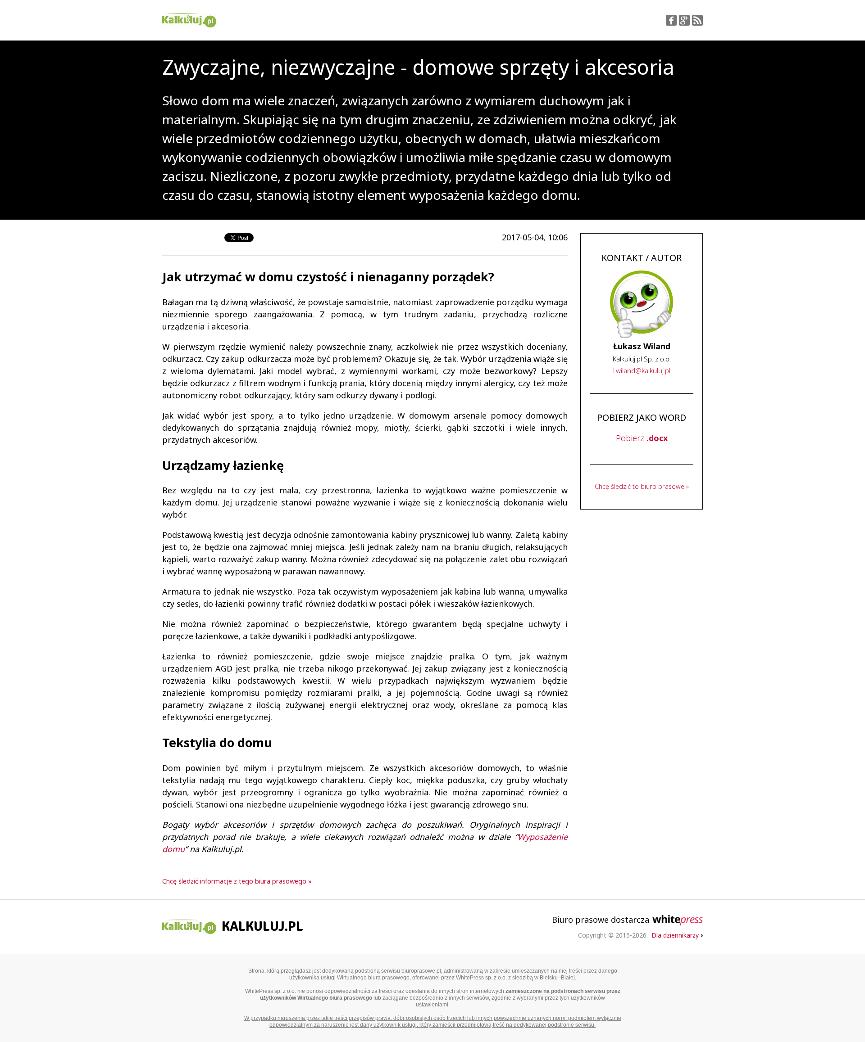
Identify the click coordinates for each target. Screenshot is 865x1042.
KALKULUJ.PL (262, 926)
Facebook (671, 20)
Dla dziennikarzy (677, 935)
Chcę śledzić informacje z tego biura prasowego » (237, 881)
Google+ (684, 20)
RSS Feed (697, 20)
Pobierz (642, 438)
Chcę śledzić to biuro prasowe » (642, 486)
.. (641, 370)
